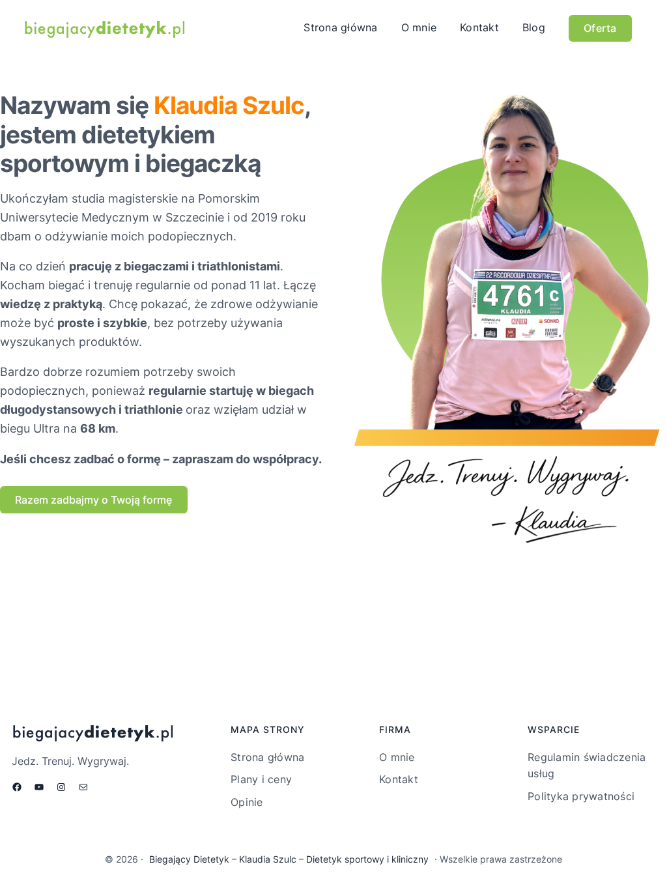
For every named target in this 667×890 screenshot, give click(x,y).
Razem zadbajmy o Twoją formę (93, 499)
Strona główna (340, 27)
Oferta (600, 28)
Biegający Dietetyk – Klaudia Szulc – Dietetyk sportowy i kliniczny (289, 859)
